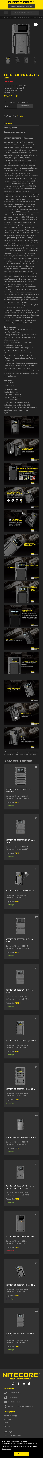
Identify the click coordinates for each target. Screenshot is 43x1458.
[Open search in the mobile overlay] (25, 13)
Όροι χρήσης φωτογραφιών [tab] (15, 132)
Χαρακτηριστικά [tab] (10, 128)
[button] (36, 24)
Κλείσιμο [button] (21, 1454)
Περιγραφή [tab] (8, 123)
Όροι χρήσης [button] (6, 1449)
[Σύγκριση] (36, 767)
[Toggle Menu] (6, 13)
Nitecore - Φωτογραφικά (21, 17)
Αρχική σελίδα (6, 17)
